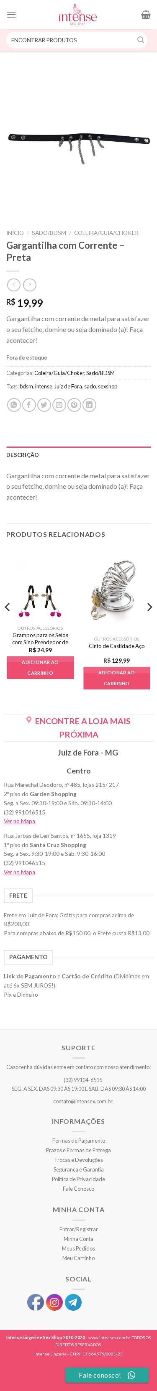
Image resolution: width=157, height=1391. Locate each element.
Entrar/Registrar (78, 1229)
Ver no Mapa (19, 821)
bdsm (26, 386)
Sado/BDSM (49, 233)
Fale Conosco (78, 1188)
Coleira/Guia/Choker (106, 233)
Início (15, 233)
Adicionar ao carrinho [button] (40, 667)
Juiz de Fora (68, 386)
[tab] (78, 455)
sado (90, 386)
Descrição (22, 455)
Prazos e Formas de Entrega (78, 1150)
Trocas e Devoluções (78, 1159)
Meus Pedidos (78, 1248)
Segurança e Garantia (79, 1169)
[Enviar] (141, 40)
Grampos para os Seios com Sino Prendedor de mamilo (40, 642)
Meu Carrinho (78, 1258)
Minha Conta (78, 1238)
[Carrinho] (146, 14)
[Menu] (11, 14)
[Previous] (8, 623)
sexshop (107, 386)
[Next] (149, 623)
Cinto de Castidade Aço (117, 646)
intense (43, 386)
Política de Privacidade (78, 1179)
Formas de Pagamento (78, 1140)
